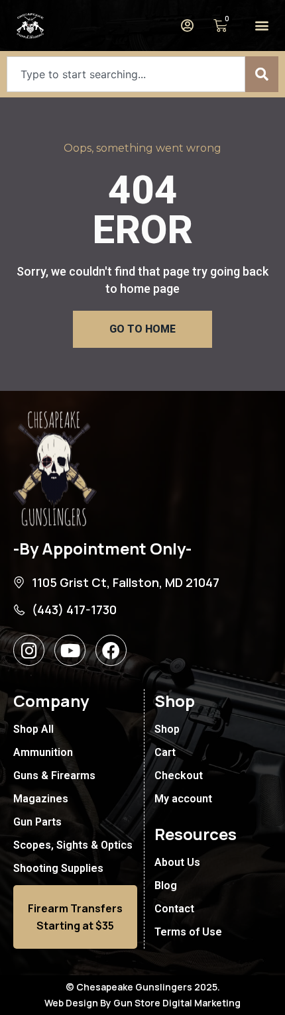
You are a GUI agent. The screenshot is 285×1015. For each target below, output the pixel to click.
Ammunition (43, 752)
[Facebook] (111, 650)
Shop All (33, 729)
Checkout (178, 775)
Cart (165, 752)
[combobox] (126, 74)
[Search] (261, 74)
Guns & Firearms (54, 775)
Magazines (40, 798)
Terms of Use (188, 932)
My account (183, 798)
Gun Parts (37, 822)
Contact (174, 908)
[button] (261, 25)
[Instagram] (28, 650)
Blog (165, 885)
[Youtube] (70, 650)
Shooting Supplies (58, 868)
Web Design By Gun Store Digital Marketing (142, 1002)
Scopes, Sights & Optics (73, 845)
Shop (167, 729)
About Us (177, 862)
